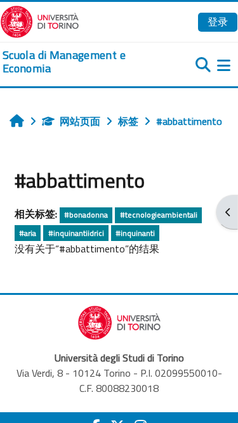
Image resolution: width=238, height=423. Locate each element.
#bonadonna (86, 215)
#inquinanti (135, 233)
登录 (218, 21)
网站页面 (80, 121)
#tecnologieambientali (158, 215)
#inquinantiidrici (76, 233)
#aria (27, 233)
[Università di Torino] (39, 20)
